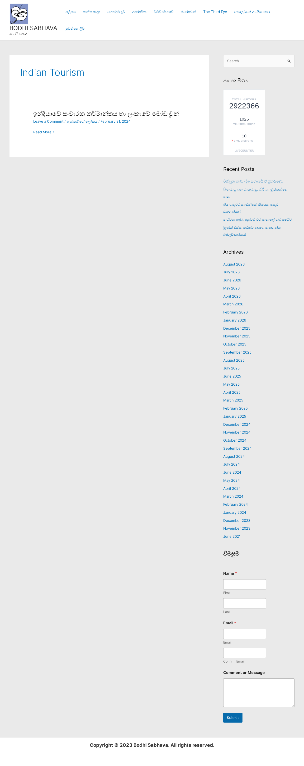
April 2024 (232, 488)
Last (226, 612)
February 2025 (235, 408)
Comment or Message (244, 672)
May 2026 (231, 288)
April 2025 (232, 392)
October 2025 (234, 344)
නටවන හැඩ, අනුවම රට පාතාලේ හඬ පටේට (257, 219)
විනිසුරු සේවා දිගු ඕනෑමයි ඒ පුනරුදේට (253, 181)
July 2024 (231, 464)
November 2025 (236, 336)
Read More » (43, 132)
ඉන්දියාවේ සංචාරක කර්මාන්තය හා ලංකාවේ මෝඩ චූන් (106, 113)
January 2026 (234, 320)
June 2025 (232, 376)
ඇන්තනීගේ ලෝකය (81, 121)
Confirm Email (233, 661)
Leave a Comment (48, 121)
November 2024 (237, 432)
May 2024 (231, 480)
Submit (233, 717)
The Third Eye (215, 11)
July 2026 (231, 272)
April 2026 (232, 296)
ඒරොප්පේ (188, 11)
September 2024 (237, 448)
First (226, 593)
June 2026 (232, 280)
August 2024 (234, 456)
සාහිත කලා (91, 11)
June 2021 (232, 536)
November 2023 (237, 528)
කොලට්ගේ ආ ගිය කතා (252, 11)
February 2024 (235, 504)
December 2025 (236, 328)
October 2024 (235, 440)
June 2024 (232, 472)
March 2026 (233, 304)
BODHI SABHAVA (33, 28)
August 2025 (234, 360)
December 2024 (237, 424)
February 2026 (235, 312)
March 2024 (233, 496)
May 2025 (231, 384)
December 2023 (237, 520)
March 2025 (233, 400)
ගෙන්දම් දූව (116, 11)
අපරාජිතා (139, 11)
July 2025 (231, 368)
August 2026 (234, 264)
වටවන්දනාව (164, 11)
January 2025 (234, 416)
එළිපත (71, 11)
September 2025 (237, 352)
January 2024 (234, 512)
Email (227, 642)
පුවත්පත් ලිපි (75, 28)
